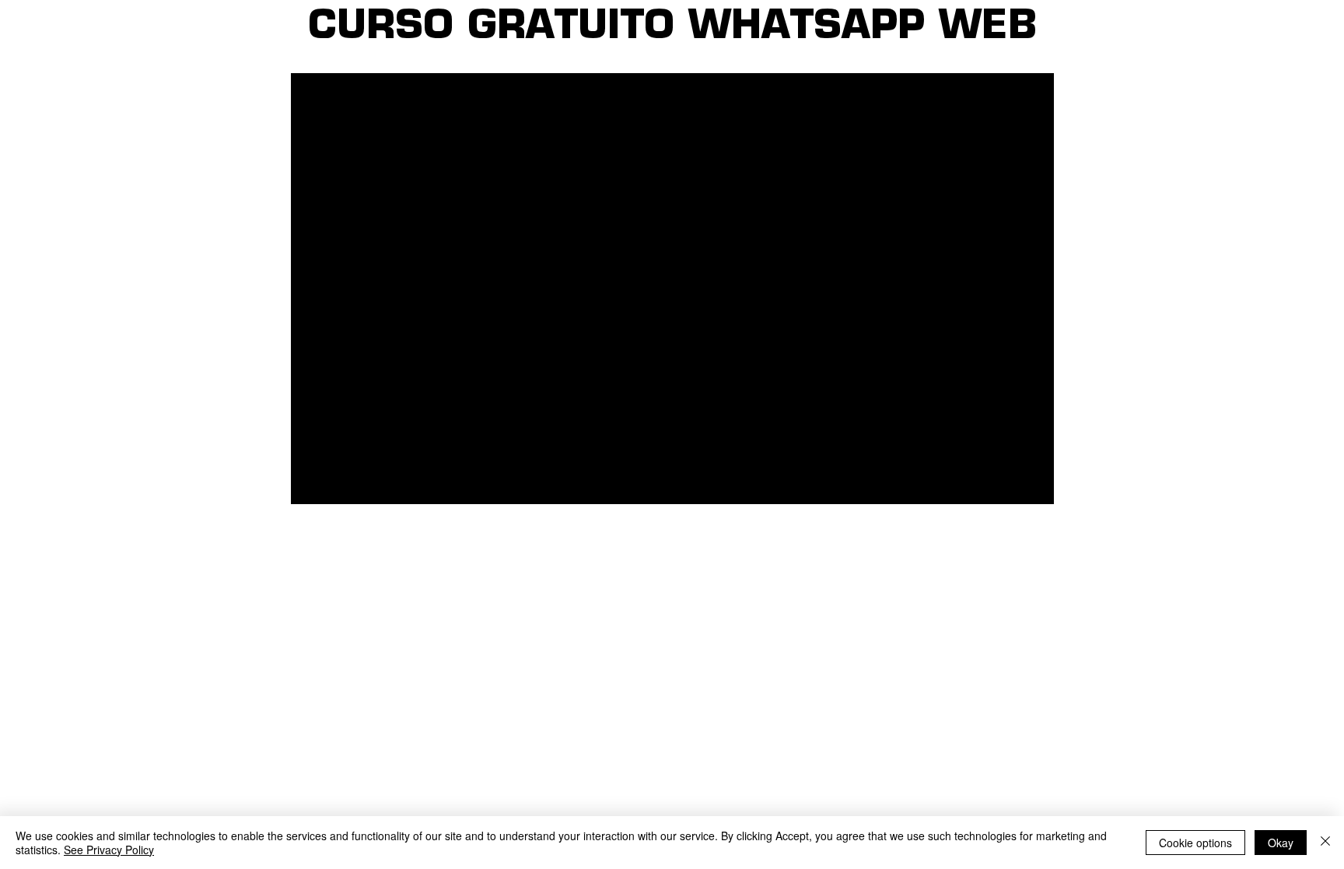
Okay (1280, 842)
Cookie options (1195, 842)
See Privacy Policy (109, 849)
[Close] (1325, 843)
